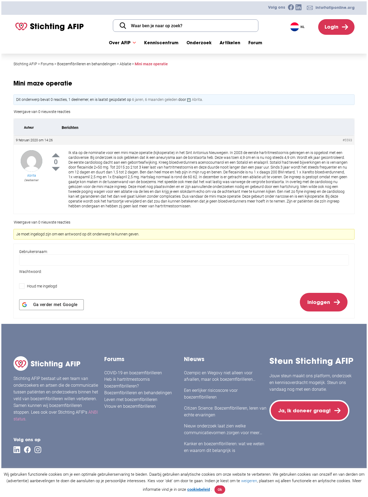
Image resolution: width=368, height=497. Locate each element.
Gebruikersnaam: (33, 251)
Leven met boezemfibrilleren (130, 399)
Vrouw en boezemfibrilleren (130, 406)
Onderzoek (198, 42)
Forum (255, 42)
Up (56, 155)
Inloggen (318, 302)
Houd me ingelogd (42, 286)
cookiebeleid (198, 489)
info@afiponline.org (335, 7)
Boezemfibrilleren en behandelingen (138, 392)
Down (56, 169)
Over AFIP (120, 42)
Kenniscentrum (161, 42)
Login (331, 27)
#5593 (347, 140)
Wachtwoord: (30, 271)
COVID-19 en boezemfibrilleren (133, 372)
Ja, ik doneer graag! (304, 410)
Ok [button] (220, 490)
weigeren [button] (249, 480)
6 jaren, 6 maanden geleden (155, 99)
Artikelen (230, 42)
